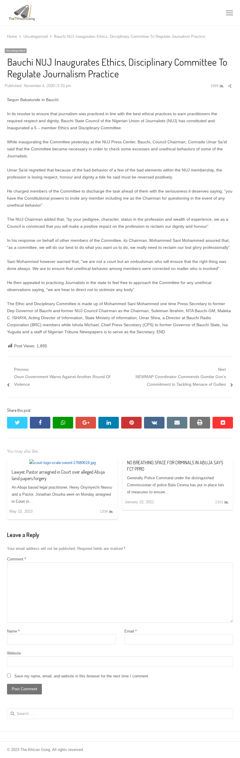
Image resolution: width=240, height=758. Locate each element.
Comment (16, 559)
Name (13, 631)
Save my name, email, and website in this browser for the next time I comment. (81, 676)
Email (130, 631)
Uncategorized (15, 50)
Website (14, 653)
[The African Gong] (75, 13)
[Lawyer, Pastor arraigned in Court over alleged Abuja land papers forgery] (62, 462)
